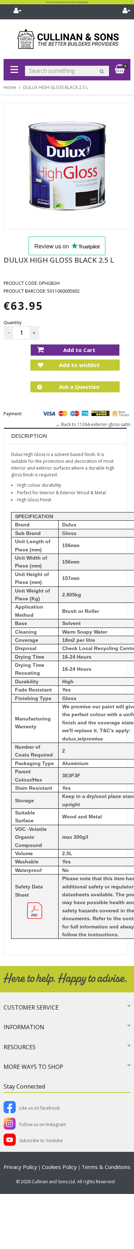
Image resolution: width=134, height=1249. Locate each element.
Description (29, 435)
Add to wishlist (79, 364)
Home (10, 87)
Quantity (12, 322)
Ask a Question (78, 386)
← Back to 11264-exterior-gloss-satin (93, 424)
